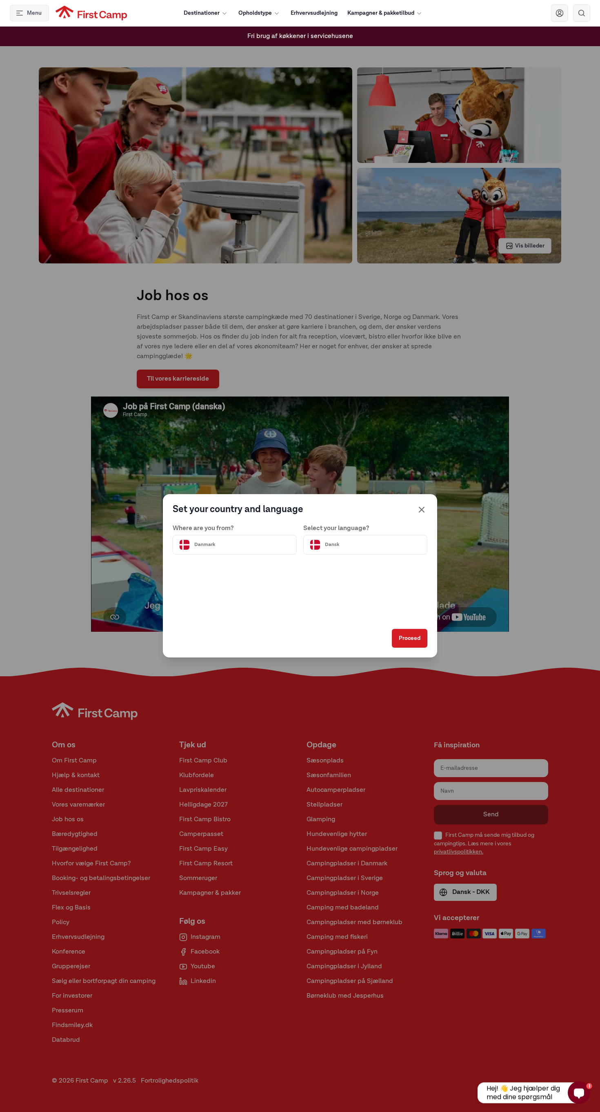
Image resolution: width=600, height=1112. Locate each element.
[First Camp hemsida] (91, 13)
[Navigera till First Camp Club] (559, 13)
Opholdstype (255, 13)
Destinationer (202, 13)
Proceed (409, 638)
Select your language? (336, 528)
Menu (34, 13)
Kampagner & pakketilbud (380, 13)
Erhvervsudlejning (314, 13)
